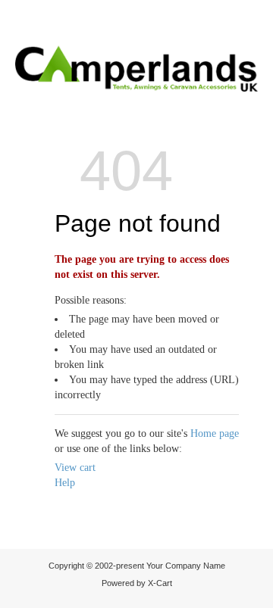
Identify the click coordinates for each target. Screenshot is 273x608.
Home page (214, 433)
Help (65, 482)
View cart (75, 467)
